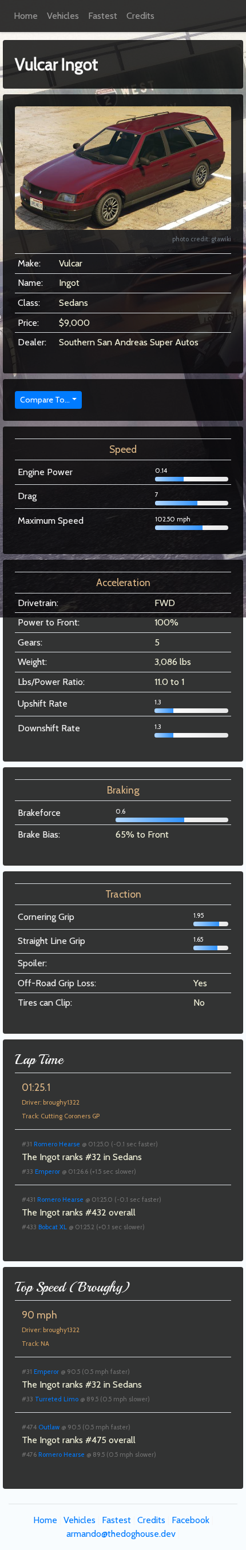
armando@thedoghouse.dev (121, 1533)
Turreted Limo (56, 1399)
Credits (140, 15)
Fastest (102, 15)
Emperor (47, 1172)
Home (26, 15)
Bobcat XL (52, 1227)
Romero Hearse (57, 1144)
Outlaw (48, 1427)
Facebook (190, 1520)
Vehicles (63, 15)
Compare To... (45, 400)
